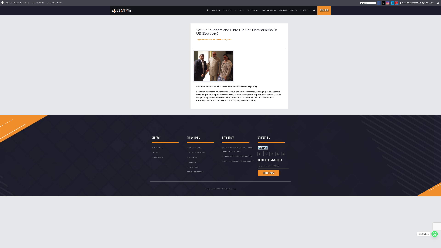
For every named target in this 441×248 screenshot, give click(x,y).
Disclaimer (191, 162)
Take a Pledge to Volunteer (17, 3)
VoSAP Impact (157, 157)
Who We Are (157, 148)
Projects (227, 10)
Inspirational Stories (288, 10)
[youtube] (397, 3)
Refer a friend (38, 3)
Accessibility (253, 10)
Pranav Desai (206, 40)
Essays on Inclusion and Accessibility (237, 161)
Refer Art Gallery (54, 3)
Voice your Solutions (196, 153)
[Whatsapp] (434, 234)
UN (314, 10)
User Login (428, 3)
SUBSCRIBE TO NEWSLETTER (270, 160)
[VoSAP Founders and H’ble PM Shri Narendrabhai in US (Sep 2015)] (213, 66)
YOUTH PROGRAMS (269, 10)
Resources (305, 10)
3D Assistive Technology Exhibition (237, 156)
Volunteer (239, 10)
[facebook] (379, 3)
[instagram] (388, 3)
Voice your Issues (194, 148)
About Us (216, 10)
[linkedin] (392, 3)
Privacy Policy (193, 167)
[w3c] (263, 148)
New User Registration (411, 3)
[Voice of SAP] (121, 10)
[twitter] (383, 3)
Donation (324, 10)
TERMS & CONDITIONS (195, 172)
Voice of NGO (192, 157)
